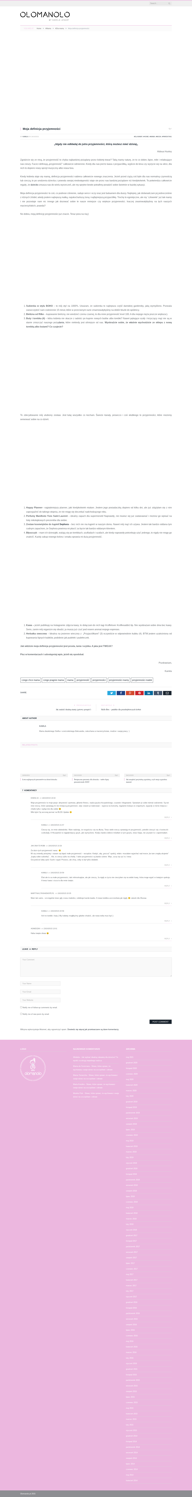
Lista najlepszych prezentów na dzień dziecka (39, 779)
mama (70, 680)
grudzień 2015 (131, 1369)
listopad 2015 (131, 1375)
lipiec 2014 (130, 1464)
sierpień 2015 (131, 1391)
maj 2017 (129, 1274)
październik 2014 (133, 1447)
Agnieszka (35, 929)
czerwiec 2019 (132, 1135)
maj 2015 (129, 1408)
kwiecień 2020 (131, 1085)
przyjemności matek (142, 680)
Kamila (25, 136)
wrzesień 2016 (132, 1319)
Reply (167, 817)
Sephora (64, 524)
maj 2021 (129, 1057)
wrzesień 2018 (132, 1185)
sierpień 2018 (131, 1191)
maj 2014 (129, 1475)
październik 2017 (133, 1246)
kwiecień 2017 (131, 1280)
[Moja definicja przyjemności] (96, 81)
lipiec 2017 (130, 1263)
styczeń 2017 (131, 1297)
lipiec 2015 (130, 1397)
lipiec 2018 (130, 1196)
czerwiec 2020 (132, 1074)
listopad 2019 (131, 1107)
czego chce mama (31, 680)
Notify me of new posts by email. (36, 1014)
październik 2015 (133, 1380)
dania (61, 322)
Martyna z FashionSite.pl (42, 893)
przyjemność (83, 680)
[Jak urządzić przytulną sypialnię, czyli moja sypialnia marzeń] (148, 763)
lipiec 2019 (130, 1130)
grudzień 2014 (131, 1436)
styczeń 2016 (131, 1363)
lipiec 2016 (130, 1330)
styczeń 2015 (131, 1430)
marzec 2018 (131, 1219)
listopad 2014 (131, 1441)
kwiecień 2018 (131, 1213)
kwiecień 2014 (131, 1480)
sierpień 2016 (131, 1325)
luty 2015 (129, 1425)
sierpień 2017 (131, 1258)
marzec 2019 (131, 1152)
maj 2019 (129, 1141)
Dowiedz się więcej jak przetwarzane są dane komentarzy (92, 1029)
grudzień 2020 (131, 1063)
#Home (146, 136)
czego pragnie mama (53, 680)
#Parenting (167, 136)
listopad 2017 (131, 1241)
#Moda (158, 136)
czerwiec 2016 (132, 1336)
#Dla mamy (138, 136)
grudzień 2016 (131, 1302)
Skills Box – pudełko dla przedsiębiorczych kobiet (121, 709)
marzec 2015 (131, 1419)
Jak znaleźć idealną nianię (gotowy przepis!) (73, 709)
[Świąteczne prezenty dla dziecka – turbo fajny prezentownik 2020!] (96, 763)
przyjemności (99, 680)
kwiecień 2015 (131, 1414)
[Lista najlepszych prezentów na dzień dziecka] (44, 763)
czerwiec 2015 (132, 1402)
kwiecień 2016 (131, 1347)
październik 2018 (133, 1180)
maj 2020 (129, 1079)
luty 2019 (129, 1157)
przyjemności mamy (119, 680)
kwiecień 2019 (131, 1146)
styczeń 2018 (131, 1230)
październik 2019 (133, 1113)
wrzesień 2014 (132, 1453)
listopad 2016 (131, 1308)
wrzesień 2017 (132, 1252)
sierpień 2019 (131, 1124)
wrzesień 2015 (132, 1386)
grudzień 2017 (131, 1235)
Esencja (35, 798)
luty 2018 (129, 1224)
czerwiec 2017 (132, 1269)
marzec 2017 (131, 1286)
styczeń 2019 (131, 1163)
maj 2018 (129, 1207)
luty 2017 (129, 1291)
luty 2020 (129, 1096)
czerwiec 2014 (132, 1469)
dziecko (34, 185)
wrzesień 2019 (132, 1118)
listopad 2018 (131, 1174)
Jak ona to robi (38, 846)
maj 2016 (129, 1341)
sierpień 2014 (131, 1458)
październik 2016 (133, 1313)
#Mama (152, 136)
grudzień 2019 (131, 1102)
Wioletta (76, 1057)
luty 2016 (129, 1358)
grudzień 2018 (131, 1168)
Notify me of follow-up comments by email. (40, 1007)
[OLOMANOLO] (45, 16)
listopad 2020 (131, 1068)
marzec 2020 (131, 1091)
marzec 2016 (131, 1352)
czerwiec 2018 (132, 1202)
